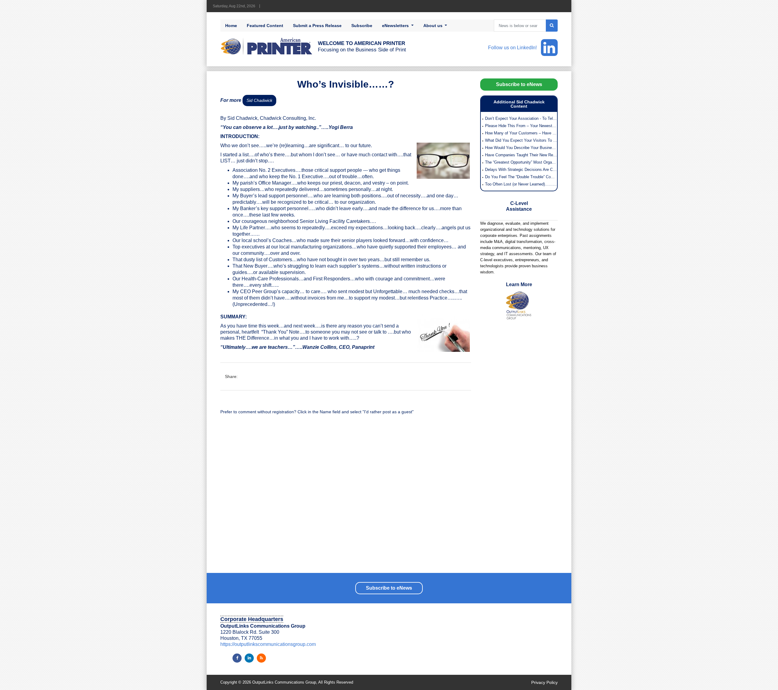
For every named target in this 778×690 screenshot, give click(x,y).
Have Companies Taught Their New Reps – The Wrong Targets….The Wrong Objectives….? (521, 155)
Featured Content (265, 25)
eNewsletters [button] (396, 25)
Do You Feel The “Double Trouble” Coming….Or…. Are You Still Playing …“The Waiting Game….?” (521, 177)
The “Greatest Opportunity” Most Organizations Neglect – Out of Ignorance (521, 162)
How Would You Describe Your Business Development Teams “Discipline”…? (521, 147)
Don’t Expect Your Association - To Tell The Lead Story (521, 118)
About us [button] (433, 25)
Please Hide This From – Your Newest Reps (521, 125)
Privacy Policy (544, 682)
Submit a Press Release (317, 25)
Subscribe (361, 25)
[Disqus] (345, 497)
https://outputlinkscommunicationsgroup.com (268, 644)
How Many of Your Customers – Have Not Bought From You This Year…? (521, 133)
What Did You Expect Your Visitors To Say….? (521, 140)
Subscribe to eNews (519, 84)
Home (231, 25)
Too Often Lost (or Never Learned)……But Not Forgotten (521, 184)
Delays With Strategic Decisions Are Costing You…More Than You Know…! (521, 169)
